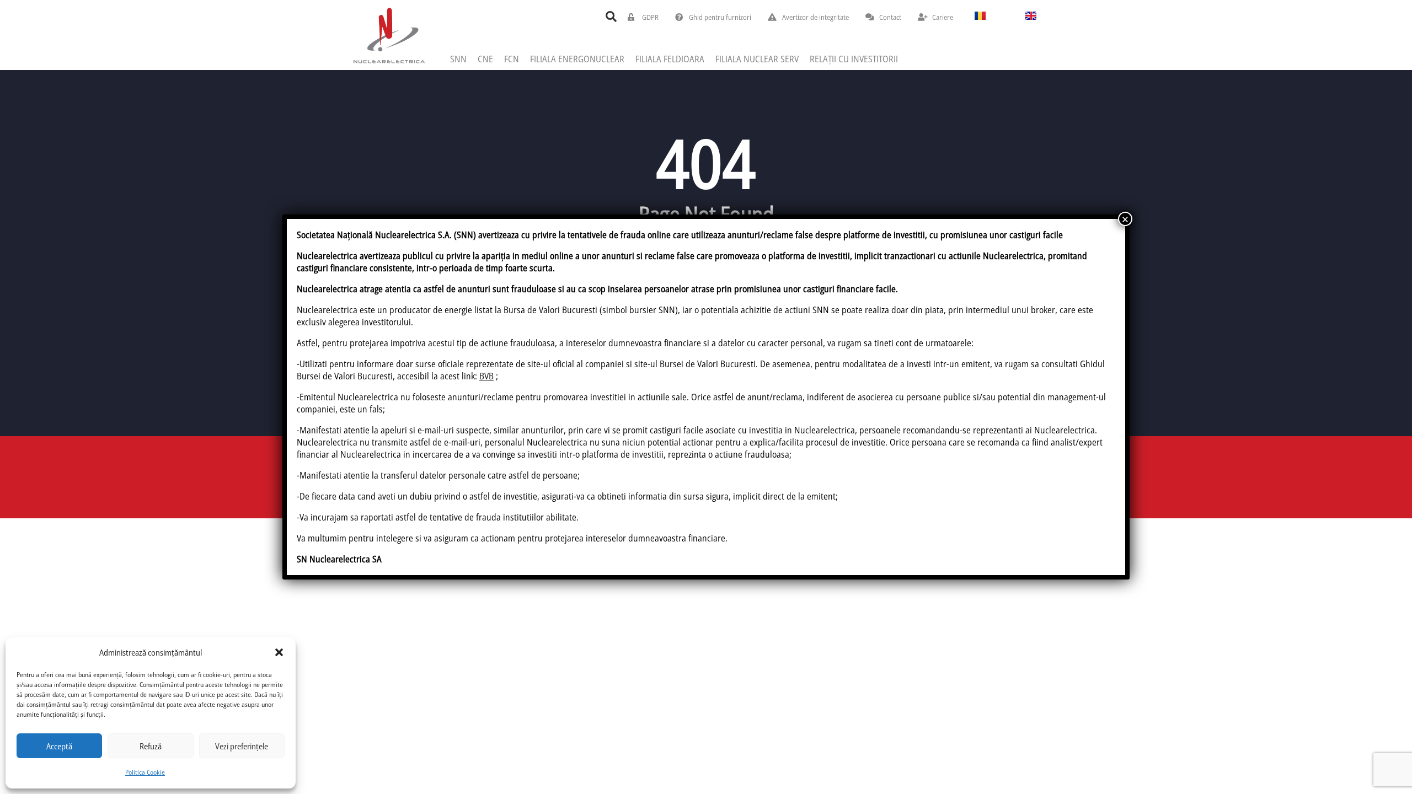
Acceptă (59, 746)
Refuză (151, 746)
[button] (279, 652)
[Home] (389, 35)
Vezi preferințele (241, 746)
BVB (486, 376)
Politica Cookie (145, 772)
